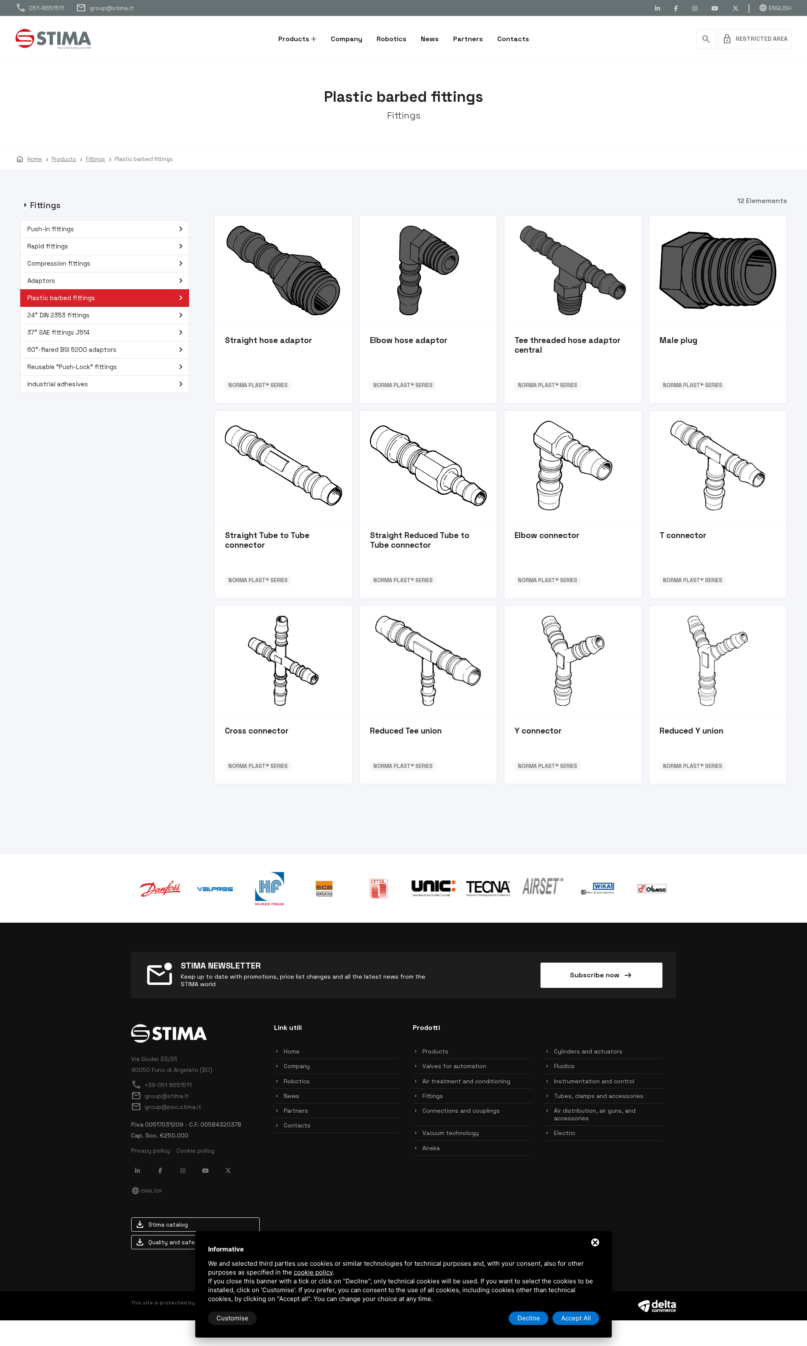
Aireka (431, 1148)
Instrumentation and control (594, 1081)
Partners (468, 38)
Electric (564, 1133)
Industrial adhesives (106, 384)
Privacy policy (150, 1150)
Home (292, 1051)
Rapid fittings (106, 246)
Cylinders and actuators (588, 1051)
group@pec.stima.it (166, 1106)
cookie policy (313, 1272)
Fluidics (564, 1066)
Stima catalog (161, 1224)
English (775, 8)
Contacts (513, 38)
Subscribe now (601, 975)
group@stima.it (105, 8)
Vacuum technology (450, 1133)
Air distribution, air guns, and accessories (595, 1114)
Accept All (576, 1318)
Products (293, 38)
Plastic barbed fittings (106, 298)
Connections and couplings (461, 1110)
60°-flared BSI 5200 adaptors (106, 350)
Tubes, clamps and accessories (598, 1096)
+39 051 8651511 (161, 1084)
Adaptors (106, 281)
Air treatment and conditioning (466, 1081)
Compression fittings (106, 263)
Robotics (391, 38)
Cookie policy (195, 1150)
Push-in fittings (106, 229)
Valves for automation (454, 1066)
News (430, 38)
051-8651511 (40, 8)
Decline (528, 1318)
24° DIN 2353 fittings (106, 315)
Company (346, 38)
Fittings (432, 1096)
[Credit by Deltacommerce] (657, 1305)
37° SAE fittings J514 (106, 332)
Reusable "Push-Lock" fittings (106, 367)
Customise (232, 1318)
